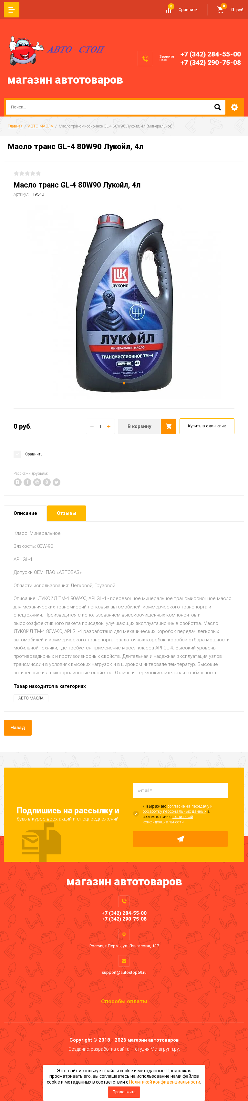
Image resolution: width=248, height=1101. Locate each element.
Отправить (180, 839)
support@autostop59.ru (124, 972)
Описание (25, 513)
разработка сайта (110, 1049)
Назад (17, 727)
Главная (15, 126)
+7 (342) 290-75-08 (211, 62)
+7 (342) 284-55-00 (211, 54)
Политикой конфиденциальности (168, 819)
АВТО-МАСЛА (40, 126)
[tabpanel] (124, 302)
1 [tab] (124, 383)
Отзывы (66, 513)
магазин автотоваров (65, 80)
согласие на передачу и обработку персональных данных (177, 809)
